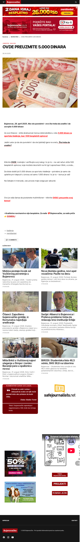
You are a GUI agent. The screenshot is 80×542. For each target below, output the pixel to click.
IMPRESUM (5, 520)
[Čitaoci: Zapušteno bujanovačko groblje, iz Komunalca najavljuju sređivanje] (20, 301)
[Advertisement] (40, 115)
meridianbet (11, 233)
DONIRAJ (11, 216)
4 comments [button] (13, 240)
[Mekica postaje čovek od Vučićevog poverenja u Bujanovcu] (20, 258)
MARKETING (14, 37)
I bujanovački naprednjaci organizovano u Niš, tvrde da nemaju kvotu (22, 408)
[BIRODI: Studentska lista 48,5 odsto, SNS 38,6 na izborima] (59, 348)
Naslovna (5, 37)
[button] (3, 2)
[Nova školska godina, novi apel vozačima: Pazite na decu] (59, 258)
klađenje (10, 231)
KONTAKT (75, 520)
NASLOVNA (13, 43)
